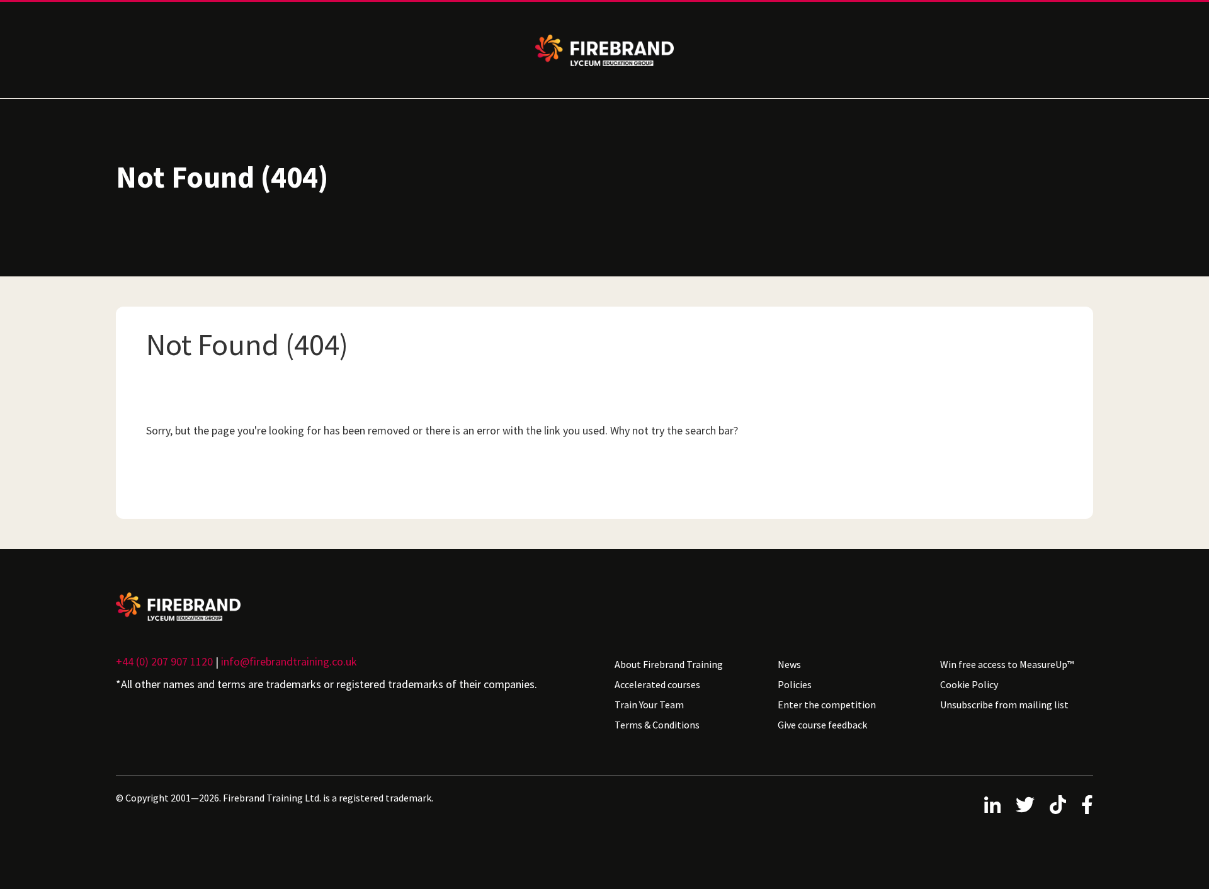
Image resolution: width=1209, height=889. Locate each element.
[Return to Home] (355, 606)
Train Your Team (649, 704)
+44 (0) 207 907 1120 (164, 661)
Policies (795, 684)
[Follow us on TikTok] (1058, 804)
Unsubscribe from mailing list (1004, 704)
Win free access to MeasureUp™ (1007, 664)
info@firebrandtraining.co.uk (289, 661)
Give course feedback (822, 724)
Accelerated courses (657, 684)
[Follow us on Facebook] (1087, 804)
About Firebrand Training (669, 664)
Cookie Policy (969, 684)
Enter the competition (827, 704)
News (789, 664)
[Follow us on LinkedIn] (992, 804)
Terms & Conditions (657, 724)
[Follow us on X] (1025, 804)
